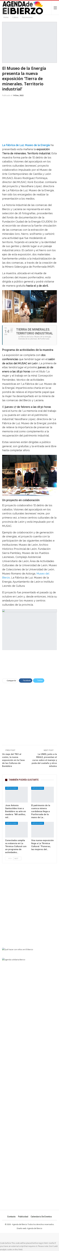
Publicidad (23, 1216)
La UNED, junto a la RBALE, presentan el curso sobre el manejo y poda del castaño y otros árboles (44, 760)
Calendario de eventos (41, 1216)
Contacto (11, 1216)
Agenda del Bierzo (34, 1228)
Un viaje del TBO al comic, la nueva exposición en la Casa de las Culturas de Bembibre (13, 760)
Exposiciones (11, 788)
